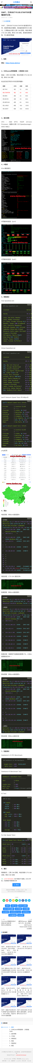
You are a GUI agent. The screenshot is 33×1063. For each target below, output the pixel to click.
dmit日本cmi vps (15, 912)
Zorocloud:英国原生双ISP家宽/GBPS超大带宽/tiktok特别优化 (8, 923)
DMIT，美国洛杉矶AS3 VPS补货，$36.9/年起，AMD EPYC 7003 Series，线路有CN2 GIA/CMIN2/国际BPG (8, 950)
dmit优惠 (18, 909)
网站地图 (19, 1058)
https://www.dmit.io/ (13, 63)
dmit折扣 (5, 912)
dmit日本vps (26, 912)
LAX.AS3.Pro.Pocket (21, 1055)
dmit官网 (26, 909)
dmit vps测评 (23, 905)
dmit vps (14, 905)
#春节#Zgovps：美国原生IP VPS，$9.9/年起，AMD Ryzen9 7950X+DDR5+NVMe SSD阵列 (25, 925)
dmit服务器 (6, 21)
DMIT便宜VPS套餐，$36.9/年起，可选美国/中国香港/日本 (16, 879)
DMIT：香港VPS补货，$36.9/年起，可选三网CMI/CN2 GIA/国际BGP (24, 970)
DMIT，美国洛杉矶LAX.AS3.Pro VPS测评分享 (24, 948)
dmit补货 (20, 915)
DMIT (7, 905)
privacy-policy (25, 1058)
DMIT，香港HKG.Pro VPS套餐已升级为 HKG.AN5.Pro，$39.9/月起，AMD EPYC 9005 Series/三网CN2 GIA (24, 992)
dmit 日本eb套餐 (8, 909)
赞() (10, 17)
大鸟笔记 (16, 2)
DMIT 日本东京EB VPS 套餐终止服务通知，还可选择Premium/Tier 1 (24, 1011)
